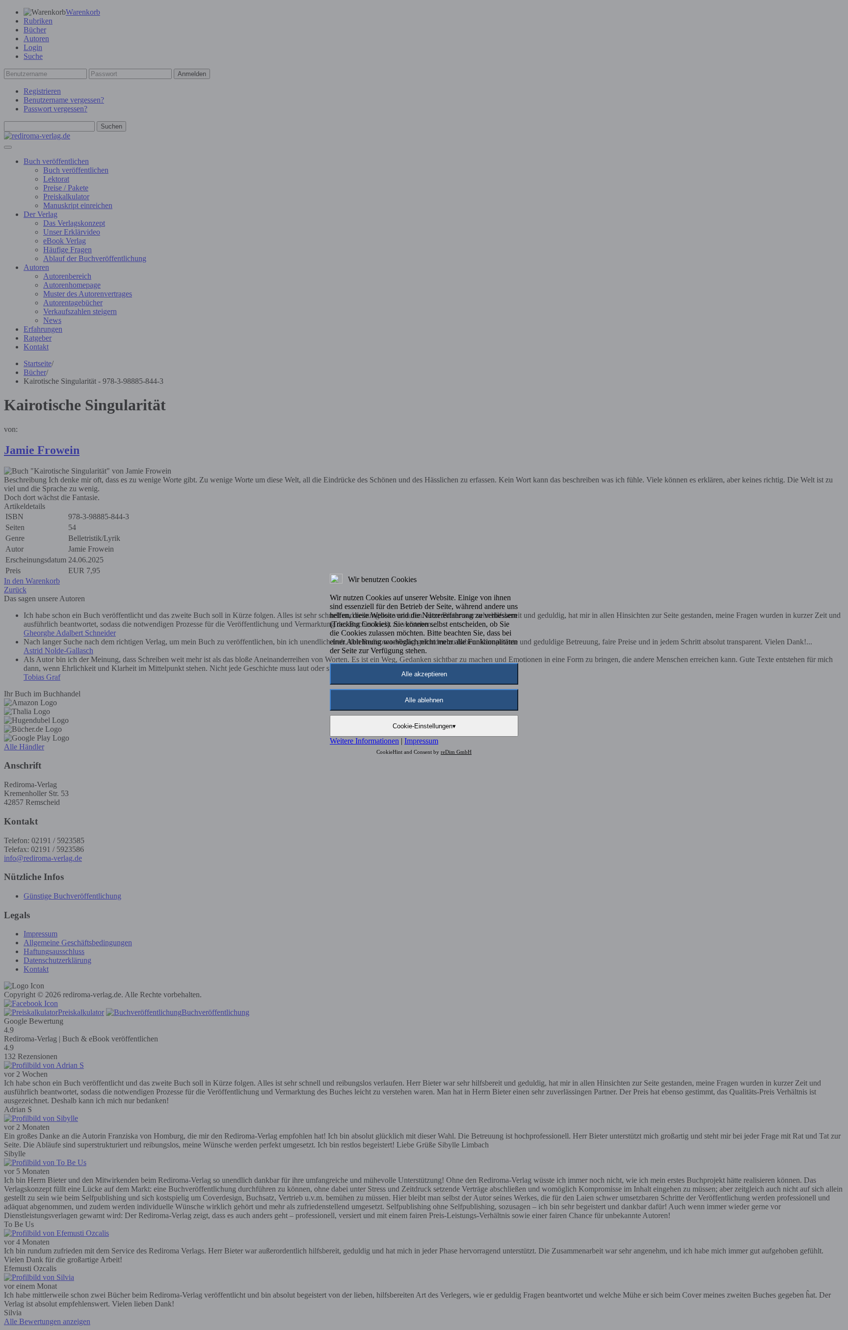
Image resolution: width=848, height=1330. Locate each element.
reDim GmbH (456, 752)
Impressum (421, 741)
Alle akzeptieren (424, 674)
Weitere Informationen (364, 741)
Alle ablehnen (424, 700)
